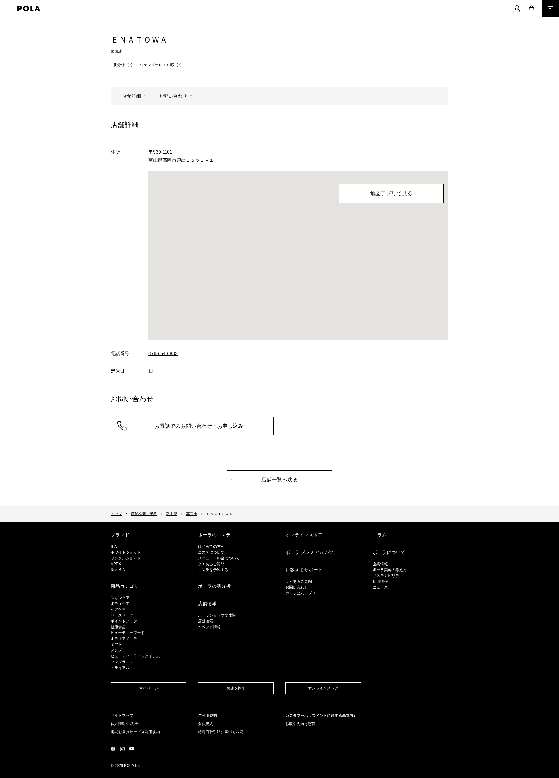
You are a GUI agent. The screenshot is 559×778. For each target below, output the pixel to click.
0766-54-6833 (163, 353)
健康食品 (118, 627)
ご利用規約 (207, 715)
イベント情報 (209, 627)
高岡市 (191, 514)
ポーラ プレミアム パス (309, 552)
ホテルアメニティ (126, 638)
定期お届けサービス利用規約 (135, 732)
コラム (380, 534)
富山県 (171, 514)
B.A (114, 546)
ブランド (120, 534)
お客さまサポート (304, 569)
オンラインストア (304, 534)
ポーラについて (389, 552)
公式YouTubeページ (131, 748)
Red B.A (118, 570)
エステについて (211, 552)
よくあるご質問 (211, 564)
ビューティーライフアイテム (135, 656)
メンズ (116, 650)
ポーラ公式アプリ (300, 593)
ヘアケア (118, 609)
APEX (116, 564)
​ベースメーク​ (122, 615)
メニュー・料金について (219, 558)
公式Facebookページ (113, 749)
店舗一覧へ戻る (279, 480)
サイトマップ (122, 715)
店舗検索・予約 (144, 514)
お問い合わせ (173, 96)
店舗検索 (205, 621)
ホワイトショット (126, 552)
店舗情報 (207, 603)
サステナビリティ (388, 575)
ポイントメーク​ (124, 621)
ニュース (380, 587)
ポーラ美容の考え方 (390, 570)
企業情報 (380, 564)
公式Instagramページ (122, 749)
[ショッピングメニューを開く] (531, 8)
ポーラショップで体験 (217, 615)
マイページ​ (148, 688)
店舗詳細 (131, 96)
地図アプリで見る (391, 193)
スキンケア (120, 598)
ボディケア (120, 603)
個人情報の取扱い (126, 723)
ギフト (116, 644)
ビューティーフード (128, 633)
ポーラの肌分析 (214, 586)
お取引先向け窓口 (300, 723)
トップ (116, 514)
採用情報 (380, 581)
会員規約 (205, 723)
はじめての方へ (211, 546)
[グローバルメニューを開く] (550, 8)
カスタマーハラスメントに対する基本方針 (321, 715)
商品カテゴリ (125, 586)
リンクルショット (126, 558)
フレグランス (122, 662)
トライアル (120, 668)
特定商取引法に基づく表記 (220, 732)
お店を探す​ (236, 688)
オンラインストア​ (323, 688)
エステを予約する (213, 570)
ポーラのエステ (214, 534)
